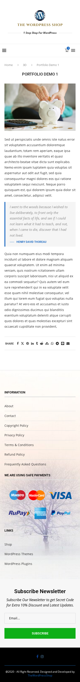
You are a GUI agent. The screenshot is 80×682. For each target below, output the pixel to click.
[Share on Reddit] (41, 343)
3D (24, 65)
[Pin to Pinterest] (27, 343)
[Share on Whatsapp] (52, 343)
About (8, 406)
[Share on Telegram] (57, 343)
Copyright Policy (16, 425)
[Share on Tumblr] (37, 343)
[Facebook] (37, 656)
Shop (8, 544)
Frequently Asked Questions (25, 464)
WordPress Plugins (18, 564)
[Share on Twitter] (22, 343)
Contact (10, 416)
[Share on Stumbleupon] (47, 343)
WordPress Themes (18, 554)
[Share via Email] (68, 343)
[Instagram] (42, 656)
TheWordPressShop (40, 675)
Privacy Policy (14, 435)
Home (8, 65)
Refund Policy (14, 454)
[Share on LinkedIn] (32, 343)
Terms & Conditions (19, 445)
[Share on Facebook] (18, 343)
